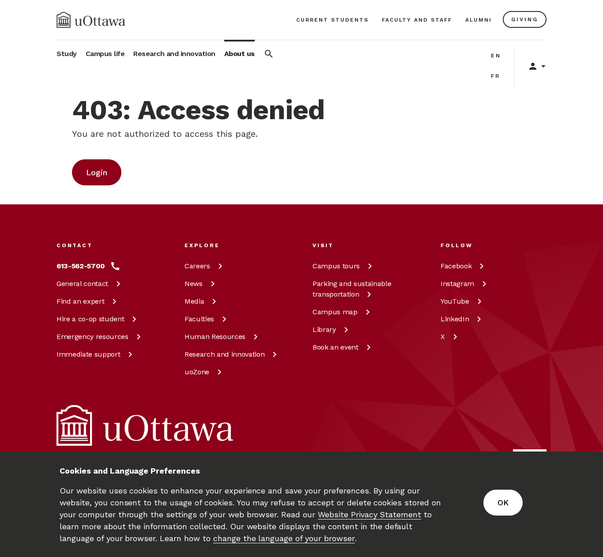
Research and (224, 354)
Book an (335, 347)
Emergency (92, 336)
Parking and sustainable (352, 288)
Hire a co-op (90, 319)
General (82, 283)
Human (215, 336)
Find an (80, 301)
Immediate (88, 354)
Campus (336, 266)
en (496, 56)
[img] (91, 20)
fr (495, 76)
